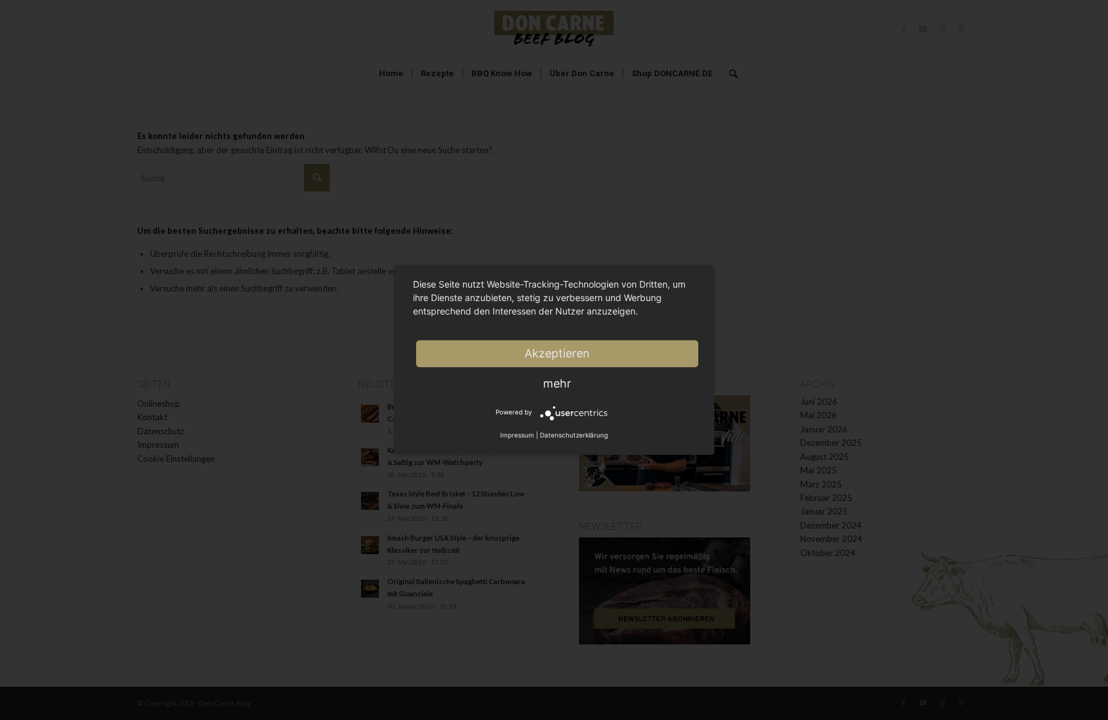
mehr (557, 383)
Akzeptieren (557, 353)
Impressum (517, 435)
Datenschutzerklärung (574, 435)
